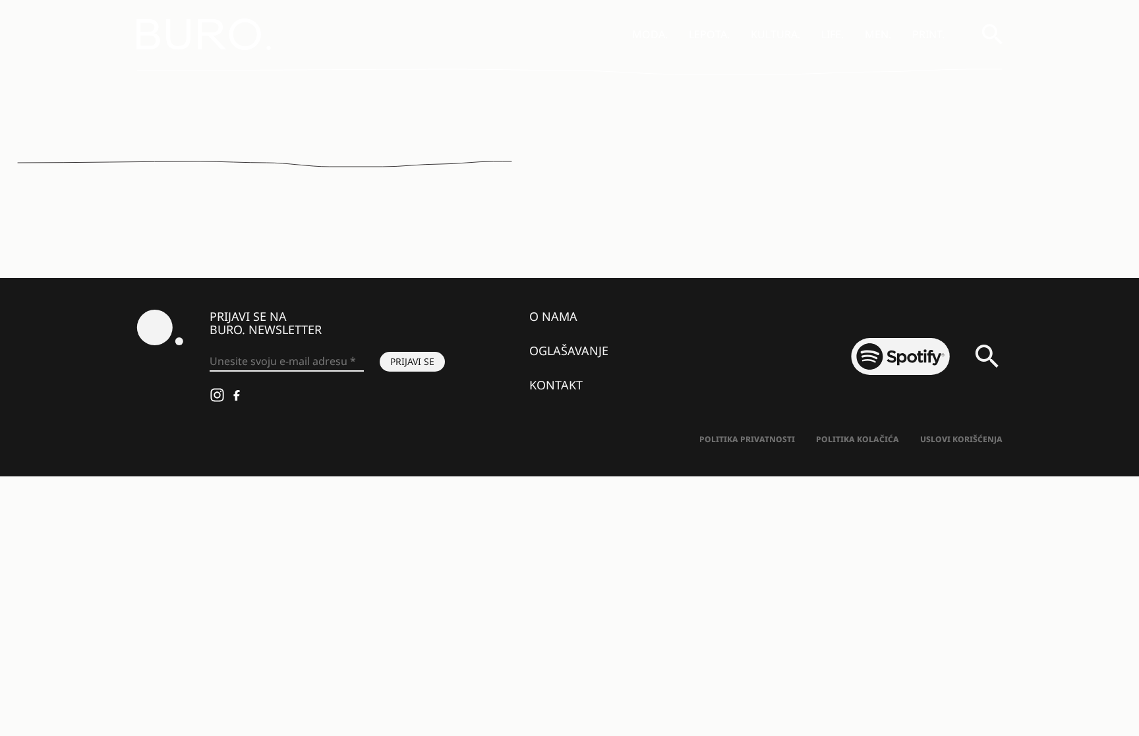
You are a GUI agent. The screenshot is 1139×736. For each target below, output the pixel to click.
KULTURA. (775, 34)
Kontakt (556, 385)
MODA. (650, 34)
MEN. (878, 34)
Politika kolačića (857, 439)
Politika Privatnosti (747, 439)
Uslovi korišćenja (961, 439)
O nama (553, 316)
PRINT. (928, 34)
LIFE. (832, 34)
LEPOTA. (709, 34)
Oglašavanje (568, 350)
